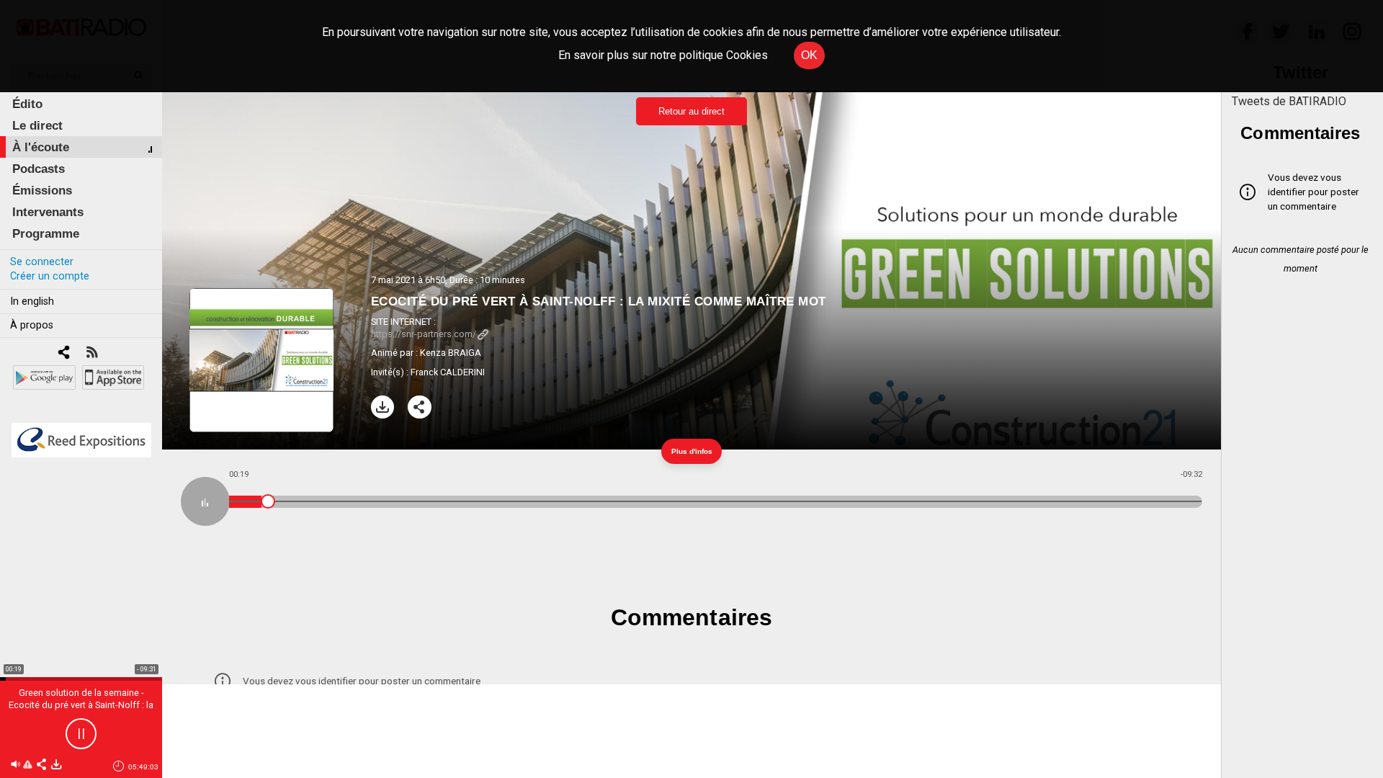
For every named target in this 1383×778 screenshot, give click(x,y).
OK (809, 55)
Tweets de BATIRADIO (1289, 101)
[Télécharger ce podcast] (56, 765)
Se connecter (41, 262)
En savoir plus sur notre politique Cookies (663, 55)
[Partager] (419, 407)
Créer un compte (49, 276)
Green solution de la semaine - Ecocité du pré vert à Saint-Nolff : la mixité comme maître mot (81, 705)
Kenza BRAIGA (450, 352)
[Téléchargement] (383, 407)
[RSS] (91, 353)
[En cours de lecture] (205, 501)
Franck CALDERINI (448, 372)
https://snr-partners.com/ (423, 333)
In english (32, 301)
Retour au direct (691, 111)
